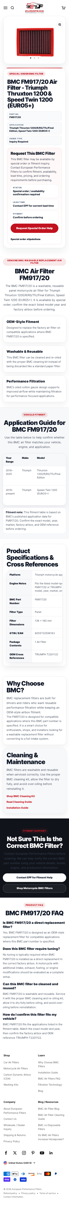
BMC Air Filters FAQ (49, 1078)
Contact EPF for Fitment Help (34, 877)
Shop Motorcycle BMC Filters (35, 888)
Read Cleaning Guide (19, 801)
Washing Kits (11, 1084)
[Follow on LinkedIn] (51, 1152)
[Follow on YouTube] (42, 1152)
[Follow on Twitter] (15, 1152)
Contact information (13, 1196)
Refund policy (10, 1193)
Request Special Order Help (34, 228)
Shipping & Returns (15, 1135)
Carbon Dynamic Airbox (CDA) (17, 1076)
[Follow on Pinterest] (33, 1152)
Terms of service (47, 1193)
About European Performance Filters (15, 1110)
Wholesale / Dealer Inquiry (14, 1127)
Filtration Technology (50, 1084)
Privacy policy (28, 1193)
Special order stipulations (26, 239)
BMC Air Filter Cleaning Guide (51, 1116)
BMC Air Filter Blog (48, 1108)
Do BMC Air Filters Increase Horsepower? (51, 1137)
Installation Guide (17, 807)
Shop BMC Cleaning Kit (21, 796)
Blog (40, 1090)
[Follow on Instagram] (24, 1152)
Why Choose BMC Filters (48, 1064)
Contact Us (10, 1118)
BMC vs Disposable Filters (49, 1127)
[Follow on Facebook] (6, 1152)
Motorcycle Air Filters (16, 1068)
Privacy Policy (12, 1141)
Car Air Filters (11, 1062)
